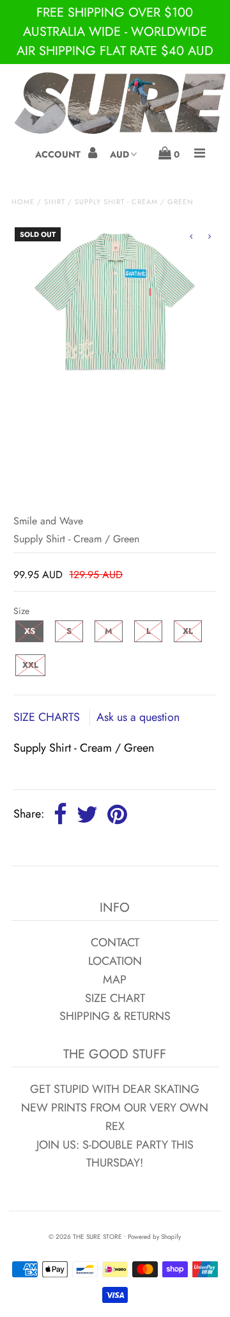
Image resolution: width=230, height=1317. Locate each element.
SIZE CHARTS (48, 717)
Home (23, 202)
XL (188, 631)
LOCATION (115, 961)
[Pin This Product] (117, 815)
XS (29, 631)
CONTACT (115, 942)
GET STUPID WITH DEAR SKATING (114, 1089)
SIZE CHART (115, 998)
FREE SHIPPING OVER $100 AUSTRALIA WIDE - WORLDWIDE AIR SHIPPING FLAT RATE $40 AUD (115, 31)
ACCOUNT (59, 154)
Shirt (54, 202)
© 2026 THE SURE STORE (85, 1236)
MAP (114, 979)
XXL (30, 665)
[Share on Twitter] (87, 815)
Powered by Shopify (154, 1236)
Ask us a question (138, 717)
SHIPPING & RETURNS (115, 1016)
